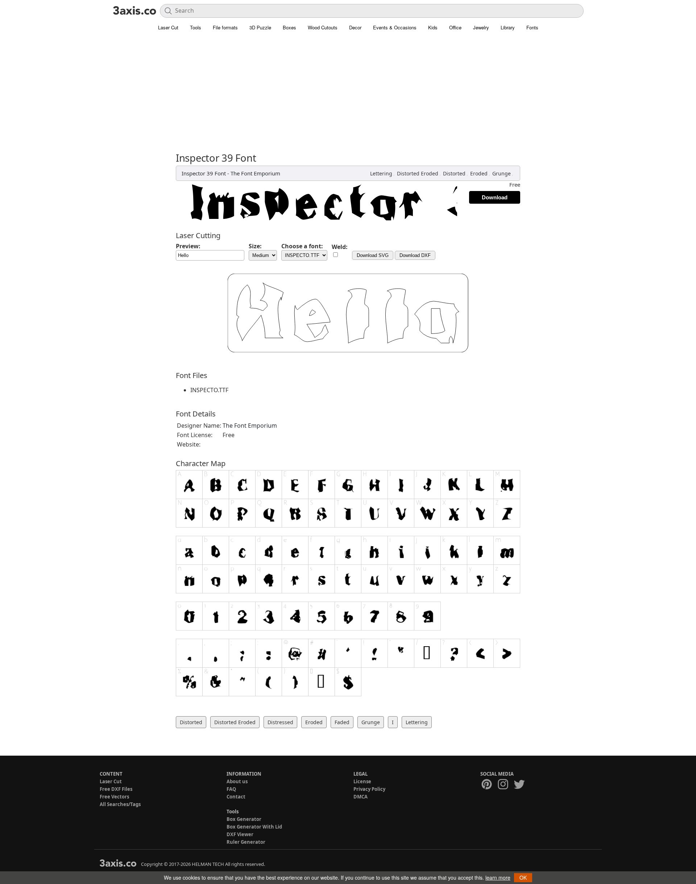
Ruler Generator (246, 842)
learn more (497, 877)
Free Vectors (114, 796)
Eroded (479, 173)
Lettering (381, 173)
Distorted (454, 173)
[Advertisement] (348, 89)
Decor (355, 27)
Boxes (289, 27)
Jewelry (481, 27)
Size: (255, 246)
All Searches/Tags (120, 804)
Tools (195, 27)
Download (495, 197)
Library (508, 27)
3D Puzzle (260, 27)
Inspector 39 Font (204, 173)
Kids (433, 27)
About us (237, 781)
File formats (225, 27)
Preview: (188, 246)
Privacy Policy (369, 789)
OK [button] (523, 877)
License (362, 781)
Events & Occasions (395, 27)
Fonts (532, 27)
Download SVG (373, 255)
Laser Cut (168, 27)
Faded (342, 722)
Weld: (340, 247)
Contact (236, 796)
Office (455, 27)
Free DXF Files (116, 789)
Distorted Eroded (417, 173)
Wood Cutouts (322, 27)
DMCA (360, 796)
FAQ (231, 789)
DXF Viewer (240, 834)
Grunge (501, 173)
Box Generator (244, 819)
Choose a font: (302, 246)
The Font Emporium (255, 173)
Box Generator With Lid (254, 826)
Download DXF (415, 255)
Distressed (280, 722)
